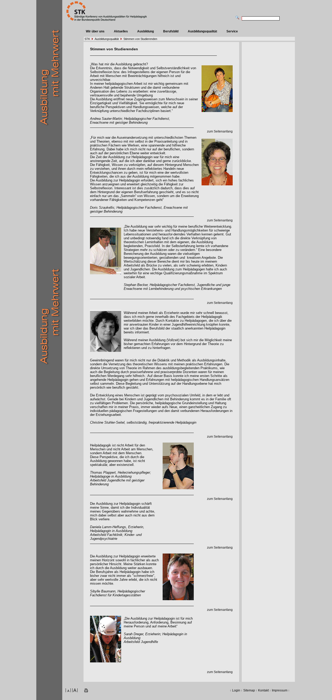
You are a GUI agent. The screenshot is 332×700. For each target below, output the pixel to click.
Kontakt (263, 690)
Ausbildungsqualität (202, 31)
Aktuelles (121, 31)
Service (232, 31)
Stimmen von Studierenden (140, 38)
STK (87, 38)
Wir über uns (95, 31)
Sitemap (249, 690)
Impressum (279, 690)
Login (236, 690)
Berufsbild (170, 31)
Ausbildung (145, 31)
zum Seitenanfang (220, 131)
